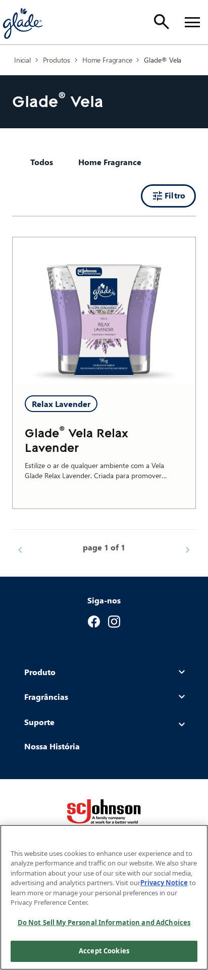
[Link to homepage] (22, 22)
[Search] (161, 22)
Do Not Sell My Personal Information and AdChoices (104, 922)
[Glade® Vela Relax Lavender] (104, 310)
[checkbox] (109, 162)
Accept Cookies (104, 950)
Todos (41, 162)
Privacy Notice (164, 882)
